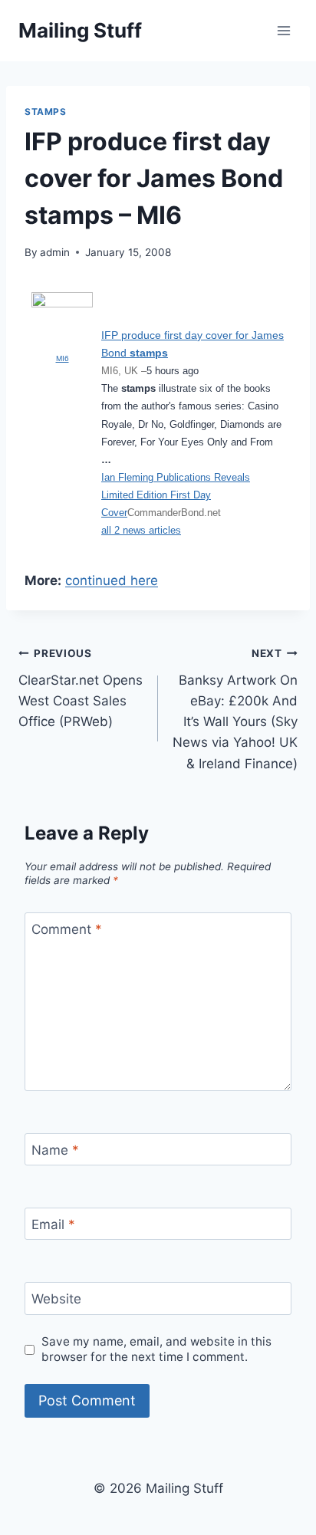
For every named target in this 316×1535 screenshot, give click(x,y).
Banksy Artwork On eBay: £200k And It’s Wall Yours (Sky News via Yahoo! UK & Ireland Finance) (235, 709)
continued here (111, 580)
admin (55, 252)
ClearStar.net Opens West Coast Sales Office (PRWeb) (80, 688)
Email (53, 1224)
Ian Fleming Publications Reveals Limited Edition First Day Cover (175, 495)
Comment (66, 929)
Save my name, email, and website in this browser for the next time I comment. (156, 1349)
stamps (46, 111)
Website (56, 1299)
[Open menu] (283, 30)
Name (55, 1150)
